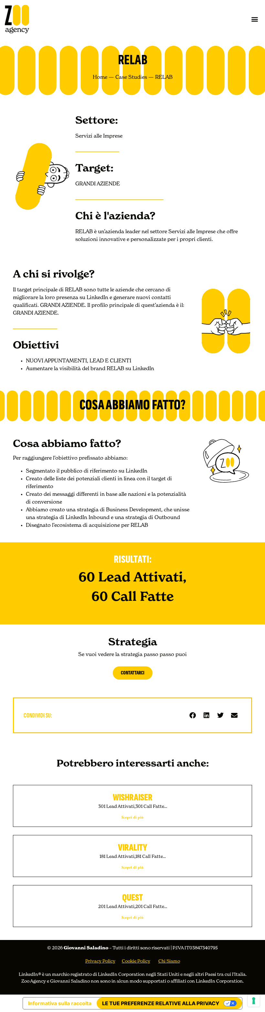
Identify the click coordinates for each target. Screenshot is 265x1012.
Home (100, 77)
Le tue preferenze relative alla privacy (160, 1003)
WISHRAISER (133, 797)
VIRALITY (132, 847)
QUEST (132, 897)
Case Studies (131, 77)
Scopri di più (132, 817)
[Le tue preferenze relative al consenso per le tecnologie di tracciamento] (254, 1001)
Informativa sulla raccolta (59, 1003)
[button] (254, 19)
